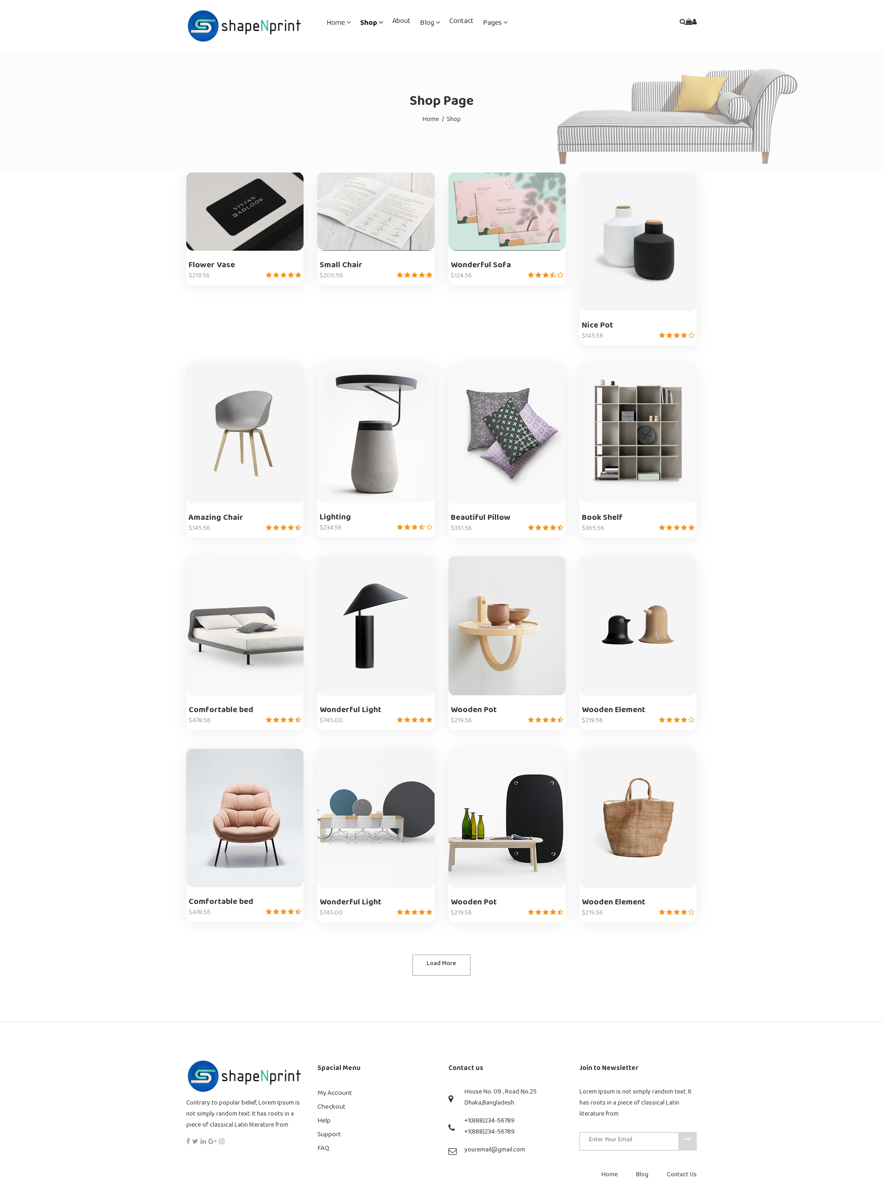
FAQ (323, 1150)
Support (329, 1136)
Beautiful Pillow (480, 519)
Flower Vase (212, 267)
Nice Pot (597, 327)
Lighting (335, 519)
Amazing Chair (216, 519)
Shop (369, 24)
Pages (493, 24)
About (401, 22)
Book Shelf (602, 519)
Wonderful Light (350, 711)
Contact (461, 22)
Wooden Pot (474, 711)
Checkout (331, 1108)
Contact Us (682, 1176)
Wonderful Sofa (481, 267)
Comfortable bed (221, 711)
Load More (441, 965)
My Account (334, 1095)
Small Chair (341, 267)
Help (324, 1122)
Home (336, 24)
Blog (428, 24)
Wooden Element (613, 711)
